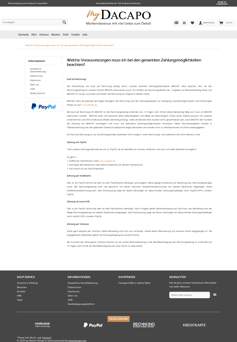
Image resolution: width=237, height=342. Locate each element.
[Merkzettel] (192, 23)
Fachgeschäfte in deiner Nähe (134, 282)
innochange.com (77, 340)
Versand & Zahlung (27, 282)
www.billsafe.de (89, 105)
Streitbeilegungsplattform (81, 304)
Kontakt (21, 291)
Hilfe (19, 295)
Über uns (34, 84)
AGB (32, 89)
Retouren (22, 287)
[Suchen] (64, 22)
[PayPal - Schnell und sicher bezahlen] (43, 106)
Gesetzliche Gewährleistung (38, 70)
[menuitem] (34, 21)
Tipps (20, 299)
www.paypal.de (107, 161)
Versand (46, 337)
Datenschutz (36, 76)
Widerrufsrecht (37, 93)
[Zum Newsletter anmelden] (176, 22)
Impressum (35, 80)
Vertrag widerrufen (118, 319)
